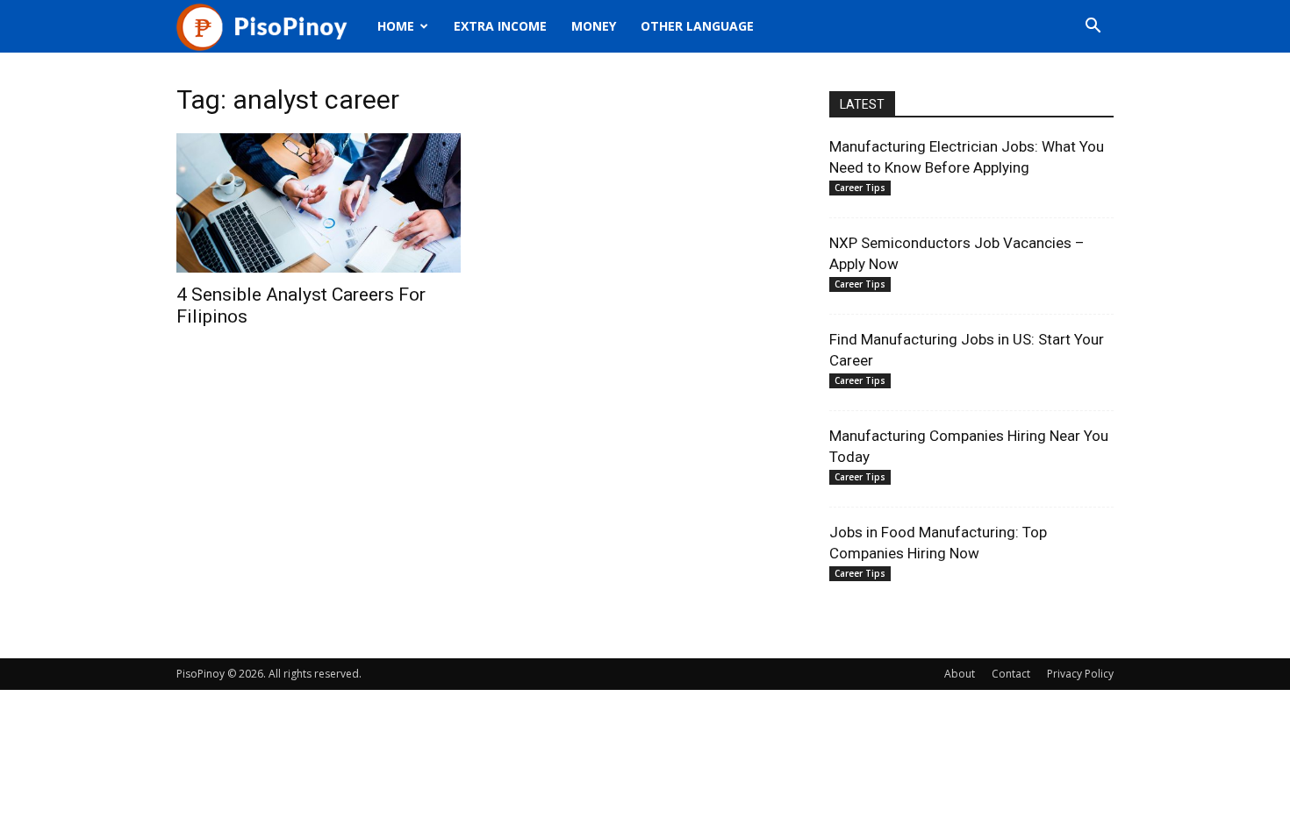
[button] (1092, 27)
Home (395, 26)
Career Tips (860, 187)
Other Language (697, 26)
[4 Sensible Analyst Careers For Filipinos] (318, 203)
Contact (1011, 673)
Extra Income (500, 26)
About (959, 673)
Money (593, 26)
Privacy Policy (1080, 673)
